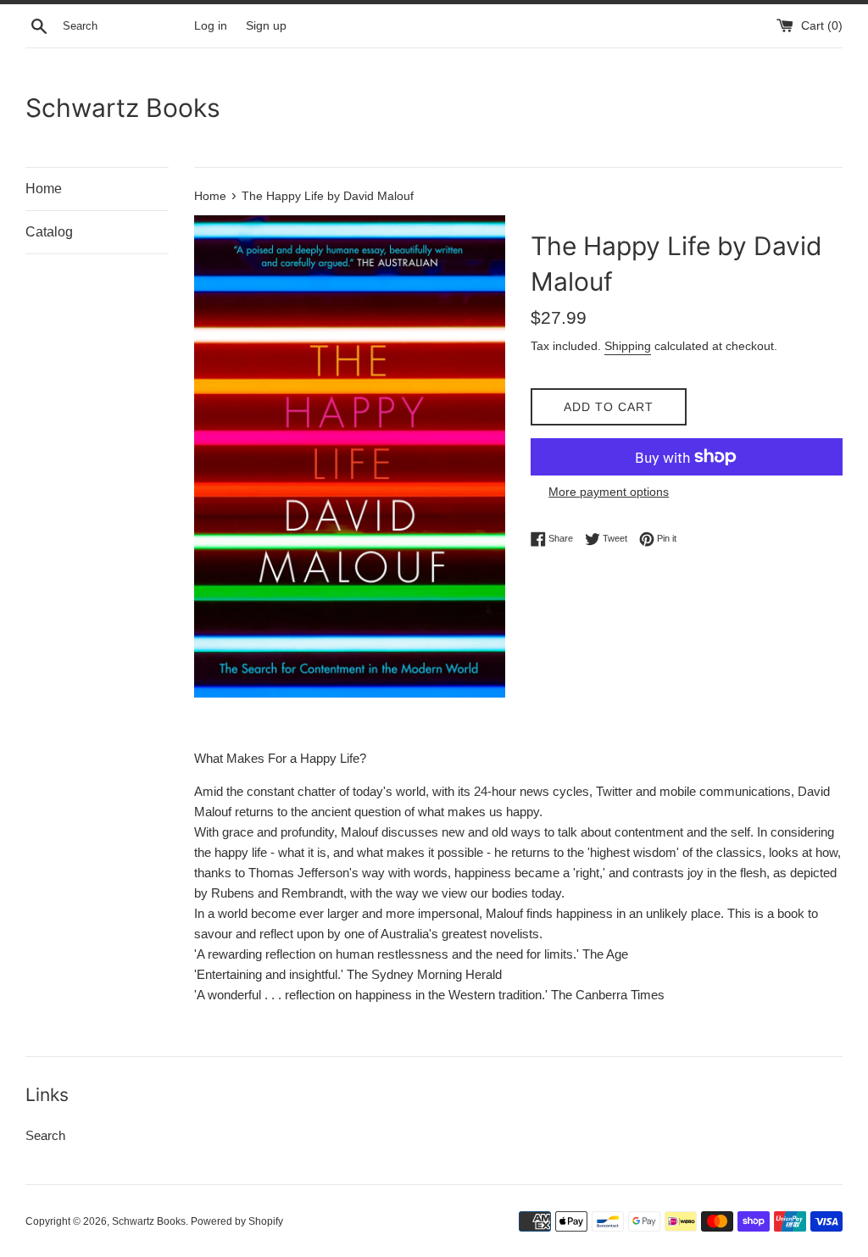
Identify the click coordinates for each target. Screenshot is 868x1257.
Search (45, 1135)
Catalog (49, 232)
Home (43, 188)
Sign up (266, 25)
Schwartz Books (122, 107)
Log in (210, 25)
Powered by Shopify (237, 1221)
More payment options (608, 491)
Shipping (627, 346)
